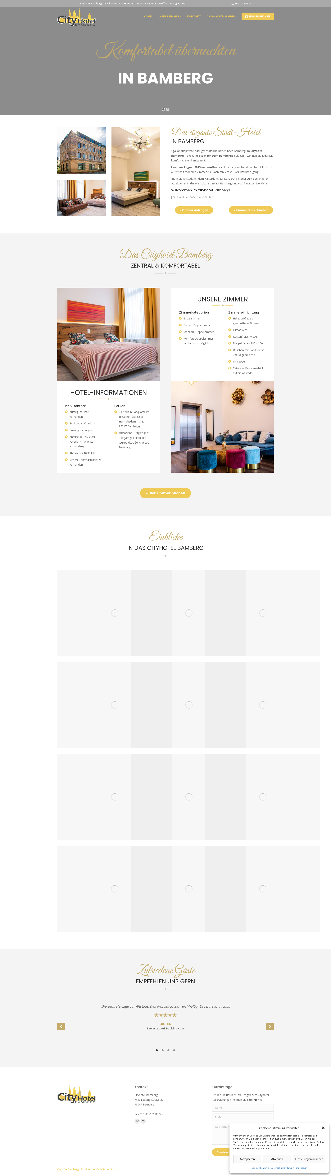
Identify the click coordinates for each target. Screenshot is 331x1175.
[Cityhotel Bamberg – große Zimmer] (114, 705)
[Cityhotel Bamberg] (188, 797)
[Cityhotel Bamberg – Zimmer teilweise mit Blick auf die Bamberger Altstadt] (262, 889)
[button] (323, 1128)
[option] (165, 1019)
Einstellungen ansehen (309, 1159)
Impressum (301, 1167)
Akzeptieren (247, 1159)
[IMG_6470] (188, 613)
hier (256, 1099)
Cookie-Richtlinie (260, 1167)
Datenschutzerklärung (282, 1167)
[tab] (157, 1050)
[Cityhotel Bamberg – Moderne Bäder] (114, 889)
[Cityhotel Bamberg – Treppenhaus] (262, 613)
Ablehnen (277, 1159)
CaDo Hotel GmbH (106, 1169)
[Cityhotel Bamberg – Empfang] (114, 613)
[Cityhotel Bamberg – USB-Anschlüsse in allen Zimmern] (262, 797)
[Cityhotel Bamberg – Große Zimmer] (188, 705)
